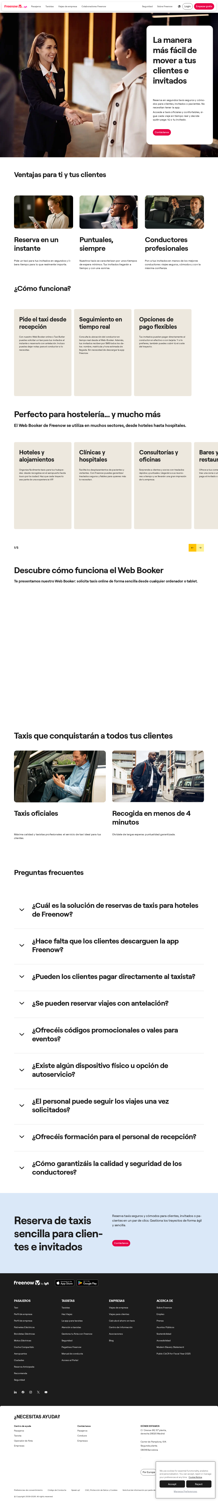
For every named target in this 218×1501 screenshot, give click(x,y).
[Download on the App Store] (64, 1283)
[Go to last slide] (192, 548)
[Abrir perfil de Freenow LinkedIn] (15, 1392)
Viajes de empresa (67, 6)
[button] (109, 909)
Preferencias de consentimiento (28, 1490)
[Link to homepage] (16, 6)
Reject (199, 1483)
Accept (172, 1483)
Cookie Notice (195, 1477)
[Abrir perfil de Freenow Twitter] (38, 1392)
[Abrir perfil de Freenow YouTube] (46, 1392)
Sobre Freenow (165, 6)
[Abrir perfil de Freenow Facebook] (23, 1392)
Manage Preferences (185, 1491)
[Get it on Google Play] (87, 1283)
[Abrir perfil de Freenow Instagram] (30, 1392)
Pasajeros (36, 6)
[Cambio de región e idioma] (179, 6)
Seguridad (147, 6)
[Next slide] (200, 548)
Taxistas (49, 6)
